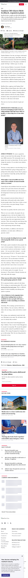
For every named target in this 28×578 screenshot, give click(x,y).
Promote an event (16, 535)
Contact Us (3, 535)
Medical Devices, (17, 365)
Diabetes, (9, 365)
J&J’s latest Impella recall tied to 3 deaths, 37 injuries (15, 458)
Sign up (21, 4)
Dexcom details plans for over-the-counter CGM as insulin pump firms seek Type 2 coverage (13, 346)
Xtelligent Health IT (16, 547)
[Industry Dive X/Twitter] (7, 523)
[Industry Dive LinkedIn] (2, 523)
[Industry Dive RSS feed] (10, 523)
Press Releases (4, 543)
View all (3, 511)
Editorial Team (4, 533)
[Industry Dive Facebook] (5, 523)
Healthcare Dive (16, 544)
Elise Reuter (7, 26)
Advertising (14, 531)
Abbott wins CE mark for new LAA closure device (15, 469)
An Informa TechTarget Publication (14, 1)
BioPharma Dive (16, 542)
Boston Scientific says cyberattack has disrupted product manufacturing (13, 452)
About (2, 531)
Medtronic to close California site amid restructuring (13, 413)
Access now (5, 575)
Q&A (23, 365)
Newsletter (3, 538)
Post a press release (10, 511)
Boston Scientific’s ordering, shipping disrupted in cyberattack (15, 464)
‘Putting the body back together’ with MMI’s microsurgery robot (13, 438)
